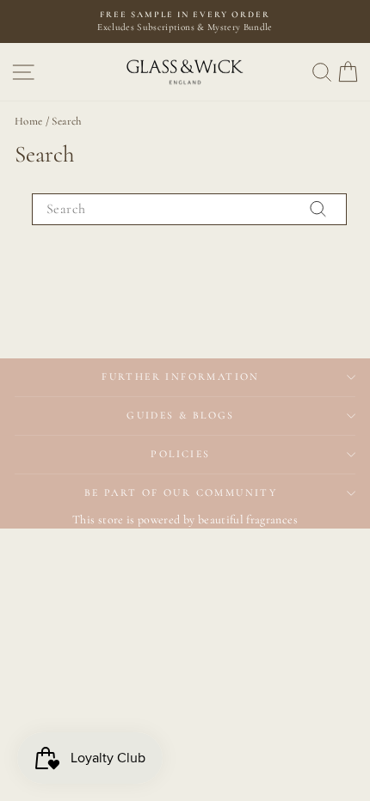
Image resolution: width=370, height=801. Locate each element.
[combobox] (189, 208)
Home (28, 121)
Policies (180, 454)
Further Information (181, 376)
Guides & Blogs (180, 415)
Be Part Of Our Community (181, 492)
